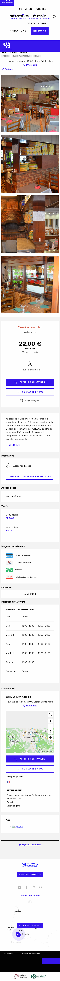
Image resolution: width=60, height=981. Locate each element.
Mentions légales (31, 954)
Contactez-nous (30, 874)
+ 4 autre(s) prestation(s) (30, 370)
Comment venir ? (30, 925)
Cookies (8, 954)
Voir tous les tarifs (30, 352)
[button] (54, 17)
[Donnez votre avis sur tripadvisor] (30, 903)
